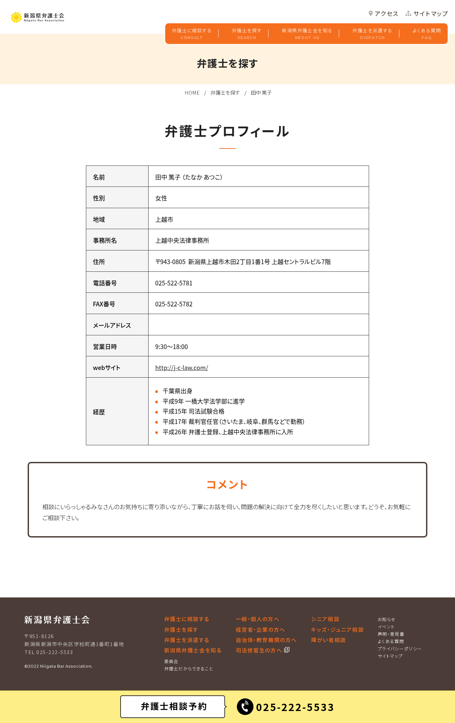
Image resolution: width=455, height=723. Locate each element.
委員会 (171, 661)
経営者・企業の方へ (260, 629)
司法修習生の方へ (260, 650)
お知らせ (387, 619)
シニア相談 (325, 619)
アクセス (387, 13)
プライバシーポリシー (400, 648)
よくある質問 (427, 33)
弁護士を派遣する (372, 33)
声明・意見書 (391, 634)
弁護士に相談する (192, 33)
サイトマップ (430, 13)
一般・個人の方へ (258, 619)
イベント (386, 626)
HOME (192, 92)
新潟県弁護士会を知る (307, 33)
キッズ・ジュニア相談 (337, 629)
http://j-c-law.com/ (181, 367)
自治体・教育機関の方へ (266, 640)
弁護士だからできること (188, 668)
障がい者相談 (328, 640)
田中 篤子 (261, 92)
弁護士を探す (247, 33)
